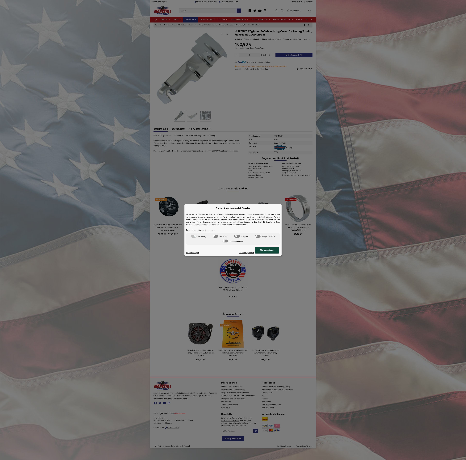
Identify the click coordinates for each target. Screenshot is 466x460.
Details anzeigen (192, 253)
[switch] (193, 236)
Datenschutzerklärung (195, 230)
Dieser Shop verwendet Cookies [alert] (233, 208)
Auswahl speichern (246, 253)
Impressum (209, 230)
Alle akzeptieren (267, 250)
